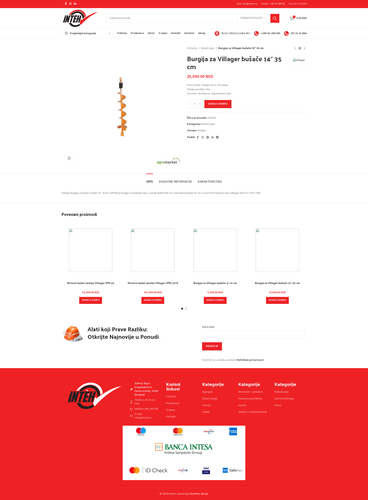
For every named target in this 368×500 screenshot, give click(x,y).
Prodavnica (172, 403)
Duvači (242, 405)
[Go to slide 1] (182, 309)
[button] (90, 300)
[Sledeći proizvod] (304, 48)
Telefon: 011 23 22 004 (145, 402)
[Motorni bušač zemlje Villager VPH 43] (90, 250)
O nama (170, 410)
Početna (192, 48)
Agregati (207, 392)
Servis (278, 405)
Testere (206, 405)
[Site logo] (80, 18)
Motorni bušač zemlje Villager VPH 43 (90, 283)
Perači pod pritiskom (250, 399)
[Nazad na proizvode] (299, 48)
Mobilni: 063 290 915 (146, 409)
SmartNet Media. (198, 494)
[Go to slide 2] (186, 309)
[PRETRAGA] (274, 18)
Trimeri (206, 412)
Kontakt (171, 416)
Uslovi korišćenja (284, 399)
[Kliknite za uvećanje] (69, 158)
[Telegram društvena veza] (217, 137)
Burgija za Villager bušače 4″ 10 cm (215, 283)
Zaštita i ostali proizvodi (252, 412)
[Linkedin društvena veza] (75, 4)
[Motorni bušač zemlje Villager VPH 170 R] (153, 250)
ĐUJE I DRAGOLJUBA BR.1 (235, 33)
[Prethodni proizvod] (295, 48)
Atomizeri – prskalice (250, 392)
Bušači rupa (207, 48)
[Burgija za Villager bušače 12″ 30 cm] (277, 250)
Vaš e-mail (208, 327)
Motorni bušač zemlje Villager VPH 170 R (153, 283)
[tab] (149, 179)
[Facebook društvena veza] (66, 4)
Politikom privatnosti (250, 360)
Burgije (202, 130)
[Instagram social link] (70, 4)
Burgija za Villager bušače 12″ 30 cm (277, 283)
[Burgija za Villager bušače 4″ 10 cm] (215, 250)
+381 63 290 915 (277, 4)
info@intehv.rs (250, 4)
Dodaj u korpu (218, 104)
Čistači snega (209, 399)
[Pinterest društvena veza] (207, 137)
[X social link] (202, 137)
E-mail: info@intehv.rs (143, 416)
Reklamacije (281, 392)
